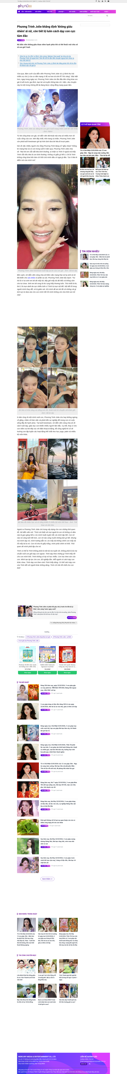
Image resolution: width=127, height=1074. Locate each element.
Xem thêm (72, 617)
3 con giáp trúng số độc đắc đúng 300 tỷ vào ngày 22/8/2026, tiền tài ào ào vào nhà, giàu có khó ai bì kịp (59, 705)
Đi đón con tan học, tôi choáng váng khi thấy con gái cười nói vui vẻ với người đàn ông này (87, 173)
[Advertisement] (50, 586)
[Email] (109, 1)
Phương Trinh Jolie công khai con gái (38, 637)
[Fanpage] (97, 1)
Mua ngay (27, 672)
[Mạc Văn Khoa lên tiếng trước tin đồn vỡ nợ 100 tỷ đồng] (26, 991)
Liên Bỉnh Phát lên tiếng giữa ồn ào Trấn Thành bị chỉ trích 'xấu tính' (26, 977)
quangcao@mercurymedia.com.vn (94, 1061)
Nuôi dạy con (94, 11)
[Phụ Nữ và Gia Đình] (25, 6)
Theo (62, 622)
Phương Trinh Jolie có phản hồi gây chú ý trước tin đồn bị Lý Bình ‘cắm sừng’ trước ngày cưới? (53, 608)
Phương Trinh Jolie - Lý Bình (62, 637)
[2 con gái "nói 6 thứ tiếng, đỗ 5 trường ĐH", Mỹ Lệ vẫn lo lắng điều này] (47, 966)
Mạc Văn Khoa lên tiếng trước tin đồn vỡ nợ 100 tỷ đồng (26, 1001)
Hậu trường (21, 40)
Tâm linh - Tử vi (45, 693)
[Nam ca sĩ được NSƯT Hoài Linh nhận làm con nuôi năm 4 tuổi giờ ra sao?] (47, 991)
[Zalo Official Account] (99, 1)
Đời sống (38, 11)
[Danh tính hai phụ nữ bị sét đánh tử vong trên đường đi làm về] (103, 183)
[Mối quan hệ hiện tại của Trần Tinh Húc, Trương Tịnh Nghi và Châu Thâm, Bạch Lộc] (103, 162)
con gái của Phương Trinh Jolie (29, 640)
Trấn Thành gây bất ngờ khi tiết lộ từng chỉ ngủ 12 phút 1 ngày (68, 977)
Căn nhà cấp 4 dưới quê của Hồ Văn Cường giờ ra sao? (67, 1001)
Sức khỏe (72, 11)
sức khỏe (31, 278)
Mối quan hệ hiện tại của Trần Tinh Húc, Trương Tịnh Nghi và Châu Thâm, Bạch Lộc (102, 173)
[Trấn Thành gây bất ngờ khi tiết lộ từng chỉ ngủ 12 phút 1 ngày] (68, 966)
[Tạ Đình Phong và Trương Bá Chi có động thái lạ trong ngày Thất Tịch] (87, 183)
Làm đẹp (61, 11)
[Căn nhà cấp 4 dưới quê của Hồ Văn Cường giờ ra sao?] (68, 991)
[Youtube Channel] (103, 1)
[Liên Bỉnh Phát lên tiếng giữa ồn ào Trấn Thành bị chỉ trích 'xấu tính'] (26, 966)
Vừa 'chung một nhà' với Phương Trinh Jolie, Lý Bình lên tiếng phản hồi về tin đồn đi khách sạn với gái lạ (48, 64)
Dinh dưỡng (84, 11)
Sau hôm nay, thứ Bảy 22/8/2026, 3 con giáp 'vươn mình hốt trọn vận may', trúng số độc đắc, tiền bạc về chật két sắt (58, 860)
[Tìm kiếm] (107, 15)
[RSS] (106, 1)
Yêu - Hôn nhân (26, 11)
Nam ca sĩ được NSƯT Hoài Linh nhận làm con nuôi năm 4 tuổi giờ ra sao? (47, 1002)
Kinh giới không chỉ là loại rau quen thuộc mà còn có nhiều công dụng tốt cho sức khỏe (58, 821)
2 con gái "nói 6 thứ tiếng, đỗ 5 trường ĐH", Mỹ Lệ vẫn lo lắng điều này (47, 977)
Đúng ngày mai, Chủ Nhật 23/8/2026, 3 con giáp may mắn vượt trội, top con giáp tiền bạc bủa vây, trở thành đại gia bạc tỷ (58, 728)
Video (106, 11)
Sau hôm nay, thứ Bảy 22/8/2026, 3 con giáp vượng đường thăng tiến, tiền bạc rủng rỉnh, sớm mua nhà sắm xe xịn (58, 841)
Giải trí (49, 11)
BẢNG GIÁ (83, 1064)
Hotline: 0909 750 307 (44, 1)
